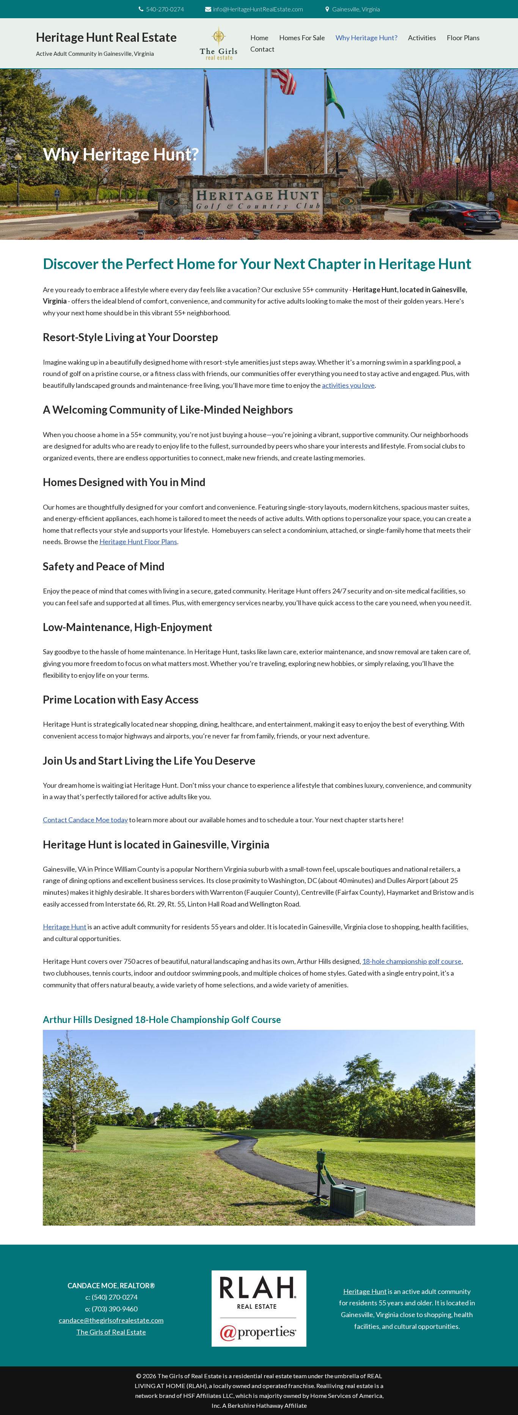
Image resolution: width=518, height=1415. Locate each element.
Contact (262, 49)
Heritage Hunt (64, 926)
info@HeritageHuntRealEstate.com (258, 9)
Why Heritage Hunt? (366, 37)
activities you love (348, 385)
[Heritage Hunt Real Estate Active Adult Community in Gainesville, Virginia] (218, 43)
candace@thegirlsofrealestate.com (111, 1320)
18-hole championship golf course (411, 961)
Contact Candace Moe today (85, 819)
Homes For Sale (302, 37)
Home (259, 37)
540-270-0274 (165, 9)
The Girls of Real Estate (111, 1332)
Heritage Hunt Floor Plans (138, 541)
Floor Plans (463, 37)
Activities (422, 37)
